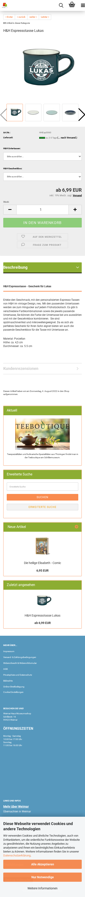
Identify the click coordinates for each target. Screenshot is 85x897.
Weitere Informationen (42, 888)
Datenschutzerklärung (17, 855)
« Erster (9, 17)
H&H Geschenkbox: (12, 168)
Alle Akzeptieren (42, 864)
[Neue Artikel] (76, 527)
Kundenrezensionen (20, 368)
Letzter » (45, 17)
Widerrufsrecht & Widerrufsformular (20, 663)
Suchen (42, 497)
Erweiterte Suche (42, 507)
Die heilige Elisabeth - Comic (42, 563)
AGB (5, 669)
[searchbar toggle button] (61, 5)
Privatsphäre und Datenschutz (17, 675)
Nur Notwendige (42, 877)
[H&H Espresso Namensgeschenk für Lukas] (42, 70)
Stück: (6, 202)
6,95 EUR (42, 570)
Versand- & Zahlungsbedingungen (19, 657)
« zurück (21, 17)
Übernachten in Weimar (17, 811)
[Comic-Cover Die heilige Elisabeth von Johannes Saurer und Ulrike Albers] (42, 546)
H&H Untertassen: (12, 148)
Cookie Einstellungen (13, 692)
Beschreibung (15, 267)
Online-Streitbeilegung (13, 686)
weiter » (33, 17)
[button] (9, 210)
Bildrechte (8, 681)
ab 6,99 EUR (42, 623)
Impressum (8, 651)
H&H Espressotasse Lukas (42, 615)
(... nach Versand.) (67, 137)
